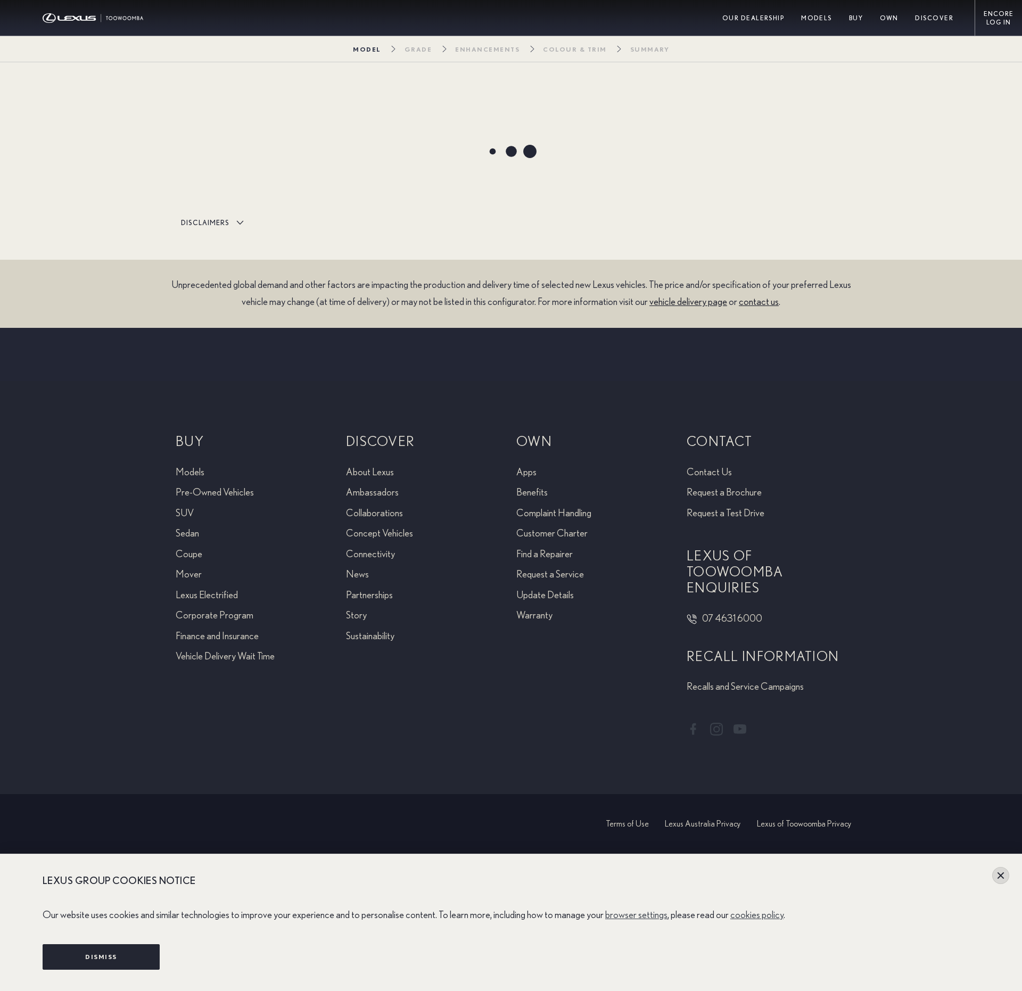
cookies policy (757, 915)
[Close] (1000, 875)
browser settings (636, 915)
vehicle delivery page (688, 302)
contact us (759, 302)
